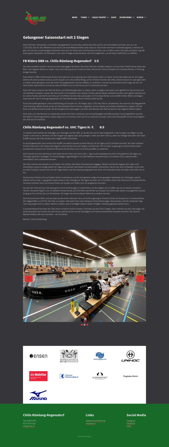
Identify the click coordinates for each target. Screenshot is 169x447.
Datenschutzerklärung (95, 420)
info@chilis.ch (29, 426)
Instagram (131, 420)
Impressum (90, 423)
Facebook (131, 423)
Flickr (129, 426)
